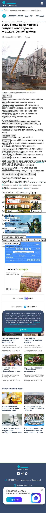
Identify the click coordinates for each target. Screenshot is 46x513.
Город (27, 37)
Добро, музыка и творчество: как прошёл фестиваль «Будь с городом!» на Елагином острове (24, 10)
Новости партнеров (12, 388)
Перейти (14, 499)
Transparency (24, 192)
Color (4, 192)
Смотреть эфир (15, 16)
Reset (23, 240)
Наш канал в (18, 298)
